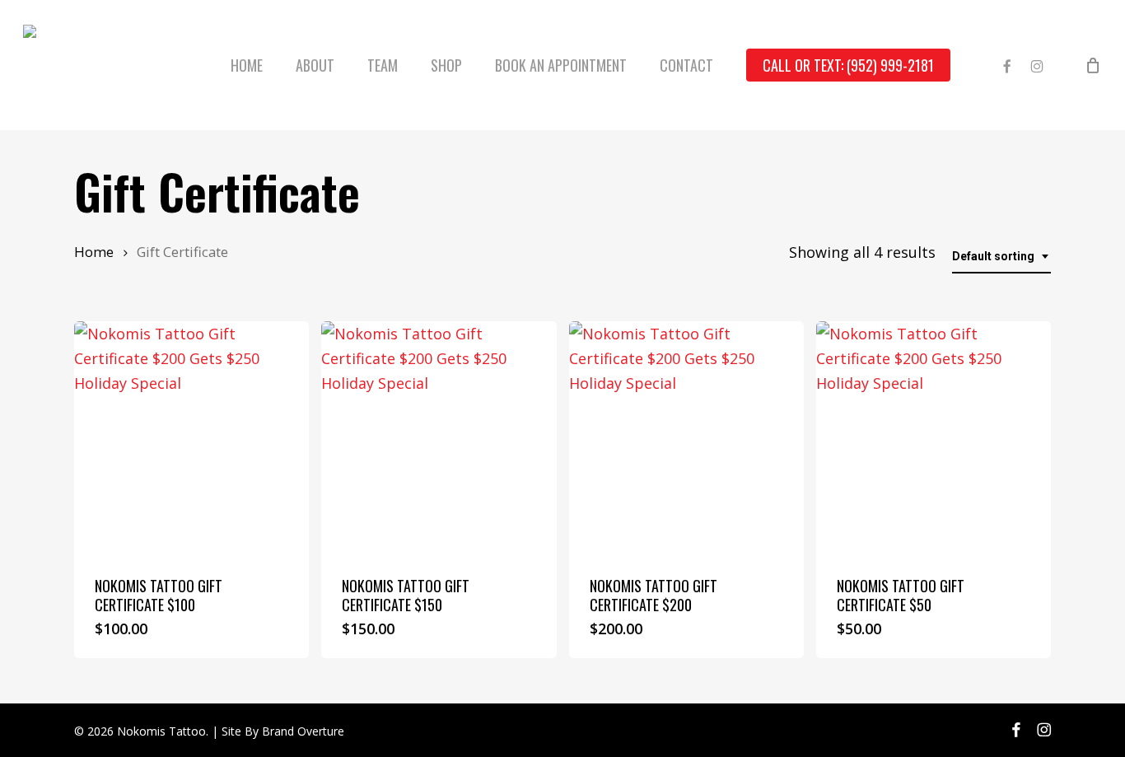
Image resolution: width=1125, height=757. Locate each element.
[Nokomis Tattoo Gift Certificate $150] (438, 438)
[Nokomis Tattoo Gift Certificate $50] (933, 438)
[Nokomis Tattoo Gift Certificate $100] (191, 438)
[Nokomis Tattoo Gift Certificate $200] (686, 438)
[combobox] (1001, 257)
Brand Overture (303, 731)
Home (94, 251)
